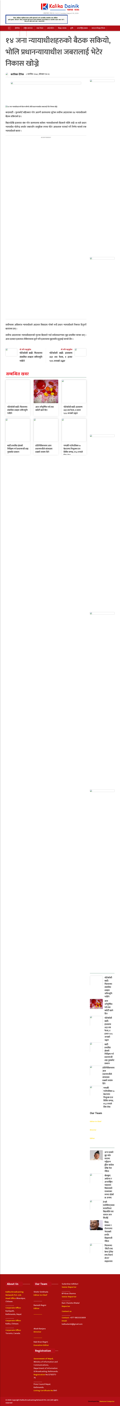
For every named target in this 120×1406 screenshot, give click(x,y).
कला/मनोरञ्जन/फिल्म (98, 28)
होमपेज (17, 28)
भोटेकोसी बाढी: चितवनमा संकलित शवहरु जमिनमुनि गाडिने (17, 410)
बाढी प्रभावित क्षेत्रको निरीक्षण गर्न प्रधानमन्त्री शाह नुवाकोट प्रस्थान (17, 449)
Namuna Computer (107, 1401)
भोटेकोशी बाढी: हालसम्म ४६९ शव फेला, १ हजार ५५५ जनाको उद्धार (73, 410)
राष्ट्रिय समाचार (28, 28)
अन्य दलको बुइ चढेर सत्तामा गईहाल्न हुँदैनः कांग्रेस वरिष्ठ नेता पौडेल (109, 1162)
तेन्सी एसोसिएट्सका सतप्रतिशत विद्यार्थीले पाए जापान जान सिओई (108, 1210)
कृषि (71, 28)
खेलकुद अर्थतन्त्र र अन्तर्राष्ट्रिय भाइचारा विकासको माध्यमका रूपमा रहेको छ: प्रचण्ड (109, 1187)
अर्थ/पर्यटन (50, 28)
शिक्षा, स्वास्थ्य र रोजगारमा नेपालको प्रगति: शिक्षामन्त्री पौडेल (108, 1232)
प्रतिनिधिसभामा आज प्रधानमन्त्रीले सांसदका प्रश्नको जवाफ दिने (43, 449)
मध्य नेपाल (40, 28)
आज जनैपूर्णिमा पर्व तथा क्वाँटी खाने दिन (44, 408)
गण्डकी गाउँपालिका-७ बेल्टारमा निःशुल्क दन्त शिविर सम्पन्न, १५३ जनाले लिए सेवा (73, 450)
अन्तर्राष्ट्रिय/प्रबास (82, 28)
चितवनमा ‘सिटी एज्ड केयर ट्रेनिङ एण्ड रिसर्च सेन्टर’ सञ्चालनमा (109, 1253)
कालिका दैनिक (17, 74)
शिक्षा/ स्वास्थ (62, 28)
